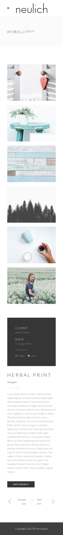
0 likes (21, 356)
